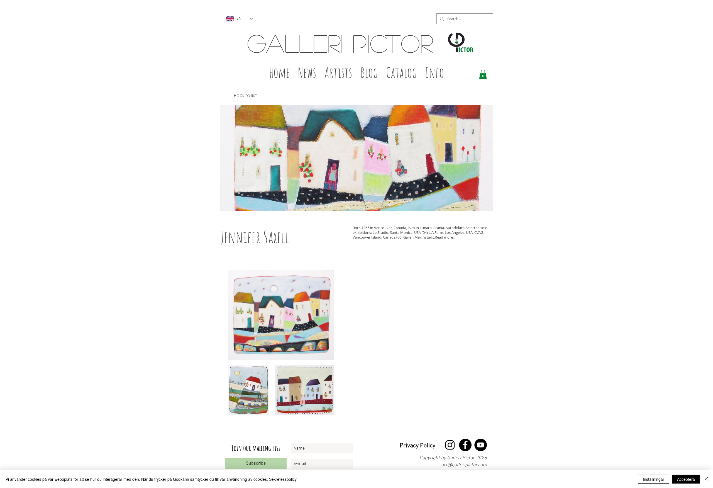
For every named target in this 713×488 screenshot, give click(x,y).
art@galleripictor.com (464, 465)
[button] (338, 74)
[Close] (706, 479)
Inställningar (653, 479)
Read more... (445, 237)
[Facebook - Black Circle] (465, 445)
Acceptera (686, 479)
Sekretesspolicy (283, 479)
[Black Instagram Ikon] (450, 445)
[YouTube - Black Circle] (480, 445)
